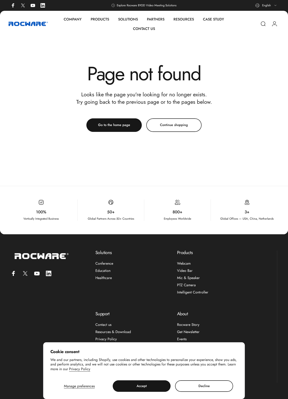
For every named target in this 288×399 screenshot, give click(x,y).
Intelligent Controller (192, 292)
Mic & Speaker (188, 278)
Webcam (184, 263)
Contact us (103, 324)
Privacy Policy (79, 369)
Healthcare (103, 278)
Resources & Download (113, 332)
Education (102, 270)
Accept (142, 385)
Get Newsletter (188, 332)
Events (182, 339)
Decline (204, 385)
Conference (104, 263)
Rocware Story (188, 324)
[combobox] (266, 5)
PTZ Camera (186, 285)
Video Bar (185, 270)
